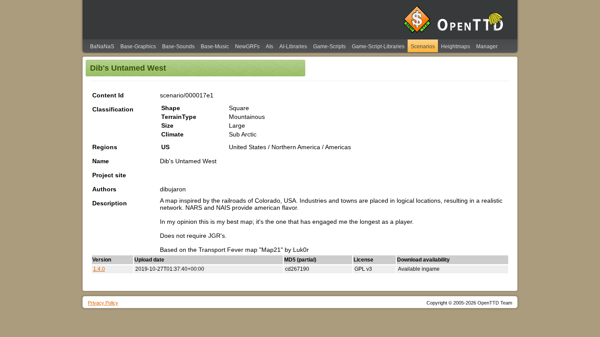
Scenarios (423, 46)
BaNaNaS (102, 46)
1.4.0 (99, 269)
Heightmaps (455, 46)
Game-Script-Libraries (378, 46)
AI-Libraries (293, 46)
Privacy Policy (103, 302)
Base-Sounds (178, 46)
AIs (269, 46)
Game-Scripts (329, 46)
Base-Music (215, 46)
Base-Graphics (138, 46)
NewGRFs (247, 46)
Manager (487, 46)
